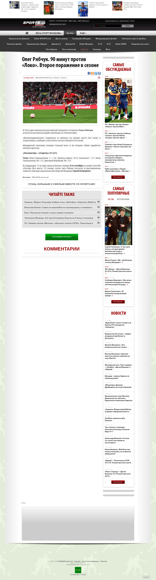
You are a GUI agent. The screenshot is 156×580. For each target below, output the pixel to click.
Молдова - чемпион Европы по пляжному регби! (117, 377)
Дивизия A (56, 44)
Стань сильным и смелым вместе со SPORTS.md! (61, 184)
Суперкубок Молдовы (81, 38)
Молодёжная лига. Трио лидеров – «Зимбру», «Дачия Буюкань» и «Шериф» (118, 367)
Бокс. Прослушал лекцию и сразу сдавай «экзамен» (49, 212)
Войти (132, 21)
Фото (108, 49)
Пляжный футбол (14, 44)
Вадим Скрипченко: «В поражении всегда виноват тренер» (116, 293)
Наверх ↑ (146, 577)
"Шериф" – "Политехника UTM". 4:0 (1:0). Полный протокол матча (118, 462)
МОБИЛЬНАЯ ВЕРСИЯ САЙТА (57, 24)
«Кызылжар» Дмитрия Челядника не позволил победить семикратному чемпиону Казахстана (118, 158)
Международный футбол (106, 38)
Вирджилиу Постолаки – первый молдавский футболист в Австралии (118, 336)
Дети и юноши (61, 38)
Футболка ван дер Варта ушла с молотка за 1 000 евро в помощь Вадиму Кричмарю (64, 6)
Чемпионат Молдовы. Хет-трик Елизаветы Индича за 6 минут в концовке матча (58, 218)
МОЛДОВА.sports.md (66, 561)
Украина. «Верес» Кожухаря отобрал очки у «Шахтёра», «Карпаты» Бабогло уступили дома (60, 203)
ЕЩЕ (82, 33)
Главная (27, 33)
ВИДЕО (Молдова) (83, 21)
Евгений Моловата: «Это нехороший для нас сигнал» (117, 346)
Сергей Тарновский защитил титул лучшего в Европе (98, 5)
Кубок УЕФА (120, 44)
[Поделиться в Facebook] (89, 73)
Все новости (118, 177)
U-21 (109, 44)
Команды (97, 49)
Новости (84, 49)
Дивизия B (70, 44)
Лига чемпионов (69, 49)
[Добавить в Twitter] (96, 73)
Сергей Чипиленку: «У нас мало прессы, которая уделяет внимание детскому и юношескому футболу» (117, 250)
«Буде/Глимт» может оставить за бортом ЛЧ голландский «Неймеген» (118, 325)
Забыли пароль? (124, 21)
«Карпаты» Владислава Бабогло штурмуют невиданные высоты (118, 410)
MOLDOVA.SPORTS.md (44, 78)
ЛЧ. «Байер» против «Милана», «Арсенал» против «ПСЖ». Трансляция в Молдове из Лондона (58, 224)
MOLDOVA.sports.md (40, 177)
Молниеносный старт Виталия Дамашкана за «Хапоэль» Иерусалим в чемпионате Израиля (118, 399)
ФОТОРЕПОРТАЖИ (61, 21)
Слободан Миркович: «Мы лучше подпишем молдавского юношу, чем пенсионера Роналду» (118, 282)
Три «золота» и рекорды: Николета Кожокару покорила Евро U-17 (117, 429)
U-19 (100, 44)
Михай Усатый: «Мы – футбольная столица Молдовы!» (118, 261)
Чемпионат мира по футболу (134, 38)
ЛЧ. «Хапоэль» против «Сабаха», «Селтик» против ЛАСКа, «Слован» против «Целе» (118, 135)
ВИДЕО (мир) (73, 21)
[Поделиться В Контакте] (99, 73)
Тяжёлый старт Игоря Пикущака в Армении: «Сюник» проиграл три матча (118, 146)
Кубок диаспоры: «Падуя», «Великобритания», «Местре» (118, 170)
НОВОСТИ (52, 21)
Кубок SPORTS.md (42, 38)
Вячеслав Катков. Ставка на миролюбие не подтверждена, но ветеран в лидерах (58, 208)
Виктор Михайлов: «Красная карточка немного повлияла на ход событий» (117, 356)
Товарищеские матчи (140, 44)
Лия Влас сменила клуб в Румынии (115, 419)
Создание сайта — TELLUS (78, 574)
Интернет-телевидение (39, 27)
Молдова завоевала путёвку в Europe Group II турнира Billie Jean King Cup (132, 6)
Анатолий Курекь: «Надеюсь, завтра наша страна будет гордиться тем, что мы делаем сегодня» (30, 7)
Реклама (77, 561)
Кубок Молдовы (86, 44)
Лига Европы (51, 49)
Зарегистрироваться (112, 21)
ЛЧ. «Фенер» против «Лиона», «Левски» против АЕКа (117, 125)
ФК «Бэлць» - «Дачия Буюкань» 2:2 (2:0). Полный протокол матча (118, 271)
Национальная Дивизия (19, 38)
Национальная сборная (37, 44)
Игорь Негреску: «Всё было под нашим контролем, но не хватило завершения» (118, 451)
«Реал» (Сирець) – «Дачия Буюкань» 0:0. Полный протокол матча (118, 473)
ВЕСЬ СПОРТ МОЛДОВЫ (48, 33)
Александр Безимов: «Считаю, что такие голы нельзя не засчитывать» (117, 440)
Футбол (70, 33)
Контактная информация (90, 561)
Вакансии (103, 561)
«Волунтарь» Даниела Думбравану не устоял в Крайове (118, 387)
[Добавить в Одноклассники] (92, 73)
